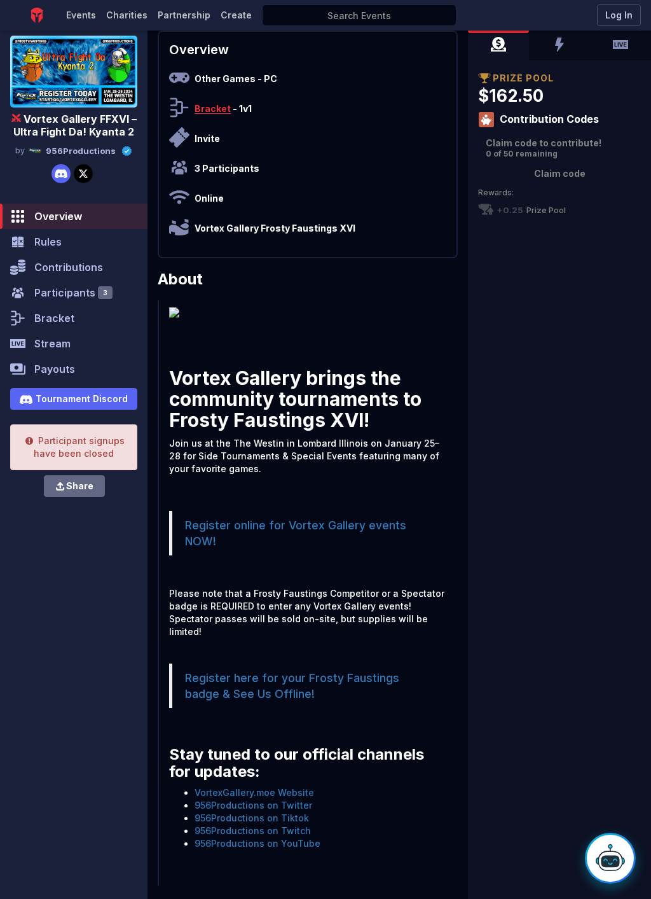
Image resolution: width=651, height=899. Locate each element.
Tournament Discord (82, 398)
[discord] (61, 173)
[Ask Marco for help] (610, 858)
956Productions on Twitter (253, 805)
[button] (498, 46)
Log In (619, 15)
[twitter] (83, 173)
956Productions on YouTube (257, 843)
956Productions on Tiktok (252, 817)
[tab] (498, 46)
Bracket (213, 108)
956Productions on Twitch (253, 830)
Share (79, 485)
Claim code (560, 173)
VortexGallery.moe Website (254, 792)
